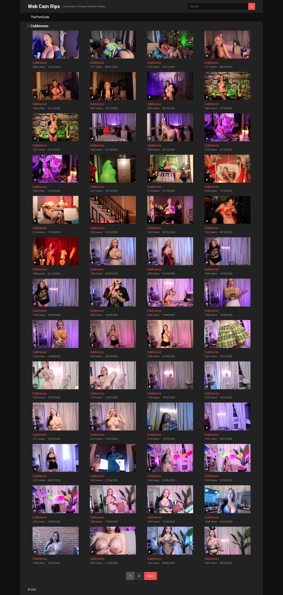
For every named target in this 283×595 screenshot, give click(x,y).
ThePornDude (40, 17)
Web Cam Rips (44, 6)
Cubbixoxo (40, 62)
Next (150, 576)
